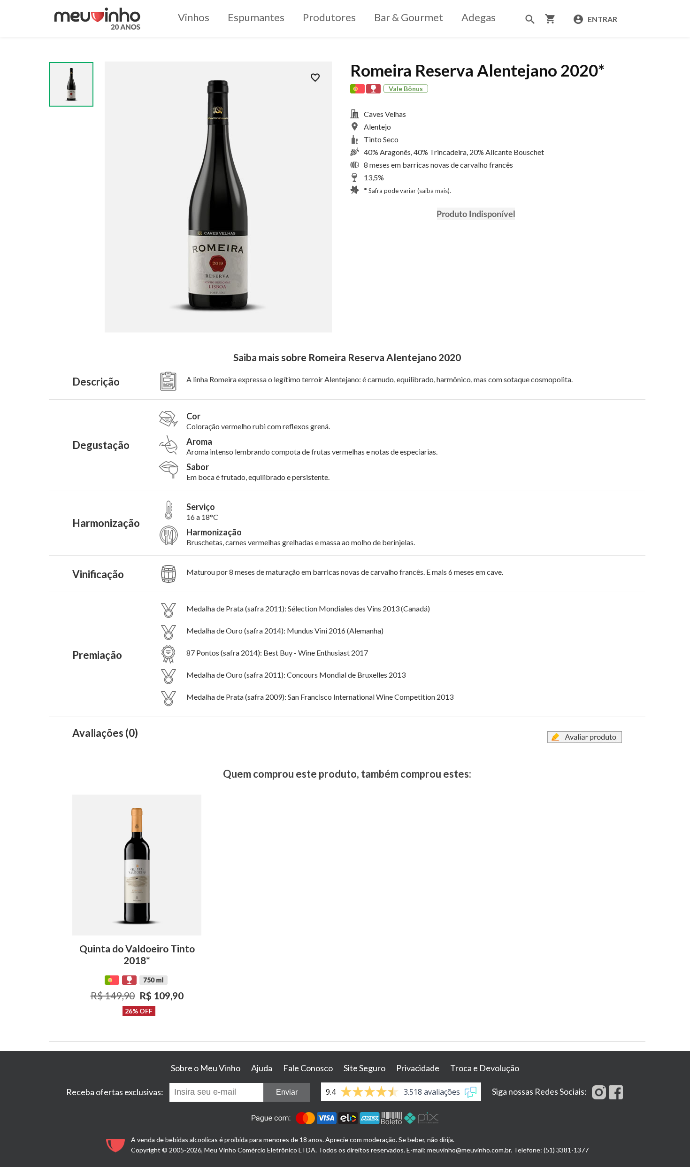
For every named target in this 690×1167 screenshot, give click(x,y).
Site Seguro (364, 1068)
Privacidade (417, 1068)
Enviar (287, 1092)
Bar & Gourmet (408, 17)
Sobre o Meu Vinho (205, 1068)
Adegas (478, 17)
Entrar (601, 19)
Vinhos (193, 17)
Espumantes (256, 17)
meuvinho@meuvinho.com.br (469, 1150)
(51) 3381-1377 (566, 1150)
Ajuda (261, 1068)
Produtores (329, 17)
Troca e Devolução (484, 1068)
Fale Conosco (308, 1068)
